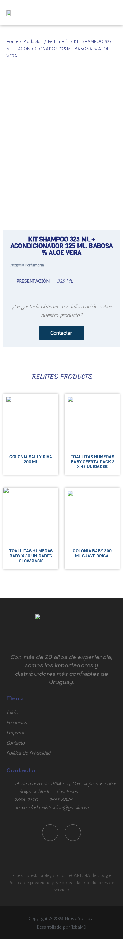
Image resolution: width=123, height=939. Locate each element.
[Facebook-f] (50, 832)
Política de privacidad (30, 882)
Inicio (12, 713)
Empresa (15, 733)
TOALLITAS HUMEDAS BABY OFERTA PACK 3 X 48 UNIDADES (92, 462)
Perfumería (58, 41)
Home (12, 41)
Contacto (15, 743)
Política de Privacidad (28, 753)
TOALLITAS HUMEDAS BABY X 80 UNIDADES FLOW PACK (31, 556)
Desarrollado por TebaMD (61, 927)
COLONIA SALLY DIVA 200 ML (30, 459)
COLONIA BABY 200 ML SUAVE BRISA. (92, 553)
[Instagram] (73, 832)
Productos (33, 41)
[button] (114, 12)
